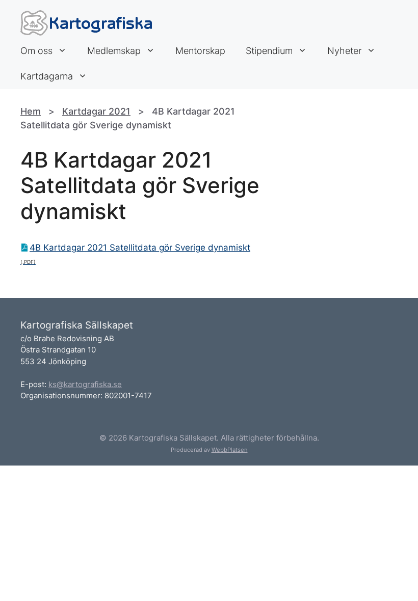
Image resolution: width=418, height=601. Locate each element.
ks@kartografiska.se (85, 384)
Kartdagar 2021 (96, 111)
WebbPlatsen (230, 449)
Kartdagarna (46, 76)
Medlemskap (114, 50)
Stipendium (269, 50)
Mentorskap (200, 50)
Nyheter (344, 50)
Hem (30, 111)
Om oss (36, 50)
